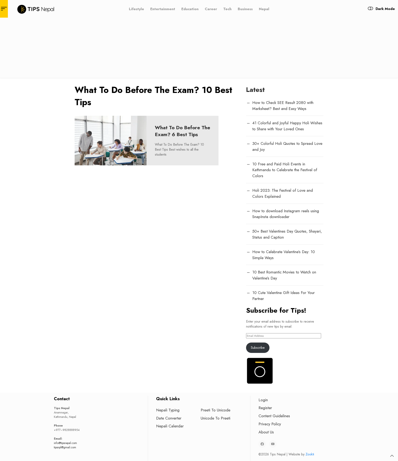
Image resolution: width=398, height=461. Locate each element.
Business (245, 8)
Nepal (264, 8)
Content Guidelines (274, 416)
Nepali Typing (168, 410)
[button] (392, 456)
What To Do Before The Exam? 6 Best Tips (182, 131)
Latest (255, 89)
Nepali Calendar (170, 426)
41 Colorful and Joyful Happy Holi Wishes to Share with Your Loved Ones (287, 126)
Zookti (310, 454)
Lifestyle (136, 8)
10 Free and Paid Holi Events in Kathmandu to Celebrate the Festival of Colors (284, 170)
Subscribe (258, 347)
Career (211, 8)
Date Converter (168, 418)
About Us (266, 432)
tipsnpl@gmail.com (65, 447)
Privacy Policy (269, 424)
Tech (227, 8)
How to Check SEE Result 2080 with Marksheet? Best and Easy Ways (282, 105)
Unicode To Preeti (215, 418)
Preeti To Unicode (215, 410)
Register (265, 408)
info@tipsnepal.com (65, 443)
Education (190, 8)
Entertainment (162, 8)
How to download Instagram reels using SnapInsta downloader (285, 214)
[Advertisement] (199, 49)
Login (263, 400)
